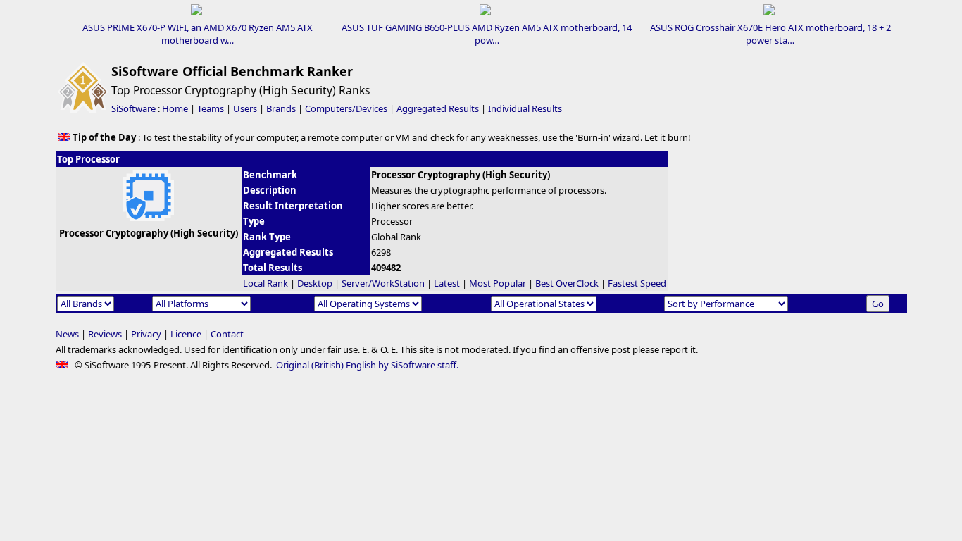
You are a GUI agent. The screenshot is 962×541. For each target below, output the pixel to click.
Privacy (146, 334)
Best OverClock (567, 283)
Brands (281, 108)
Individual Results (525, 108)
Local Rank (265, 283)
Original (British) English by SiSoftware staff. (367, 365)
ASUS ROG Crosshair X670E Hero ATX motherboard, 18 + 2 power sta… (770, 33)
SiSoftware (133, 108)
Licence (185, 334)
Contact (227, 334)
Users (245, 108)
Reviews (105, 334)
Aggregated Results (437, 108)
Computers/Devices (346, 108)
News (67, 334)
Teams (210, 108)
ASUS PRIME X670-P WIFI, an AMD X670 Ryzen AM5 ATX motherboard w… (197, 33)
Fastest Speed (637, 283)
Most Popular (497, 283)
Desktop (314, 283)
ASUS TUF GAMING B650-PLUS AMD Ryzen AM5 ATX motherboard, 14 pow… (487, 33)
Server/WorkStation (383, 283)
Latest (447, 283)
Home (175, 108)
